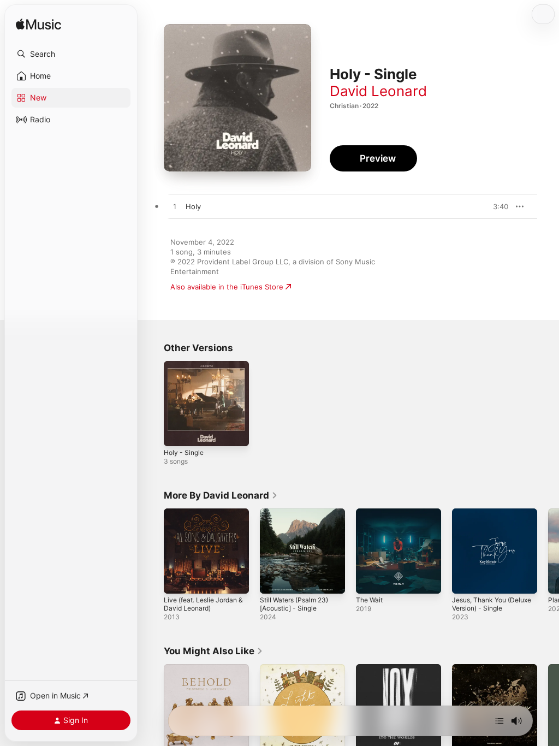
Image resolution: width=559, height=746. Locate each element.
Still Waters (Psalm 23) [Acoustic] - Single (294, 604)
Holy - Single (184, 452)
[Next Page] (548, 551)
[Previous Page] (152, 551)
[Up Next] (499, 721)
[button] (71, 54)
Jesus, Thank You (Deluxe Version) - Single (491, 604)
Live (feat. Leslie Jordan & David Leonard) (203, 604)
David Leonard (378, 90)
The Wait (369, 600)
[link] (221, 495)
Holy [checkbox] (193, 206)
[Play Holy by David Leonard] (175, 207)
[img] (38, 25)
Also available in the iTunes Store (226, 286)
